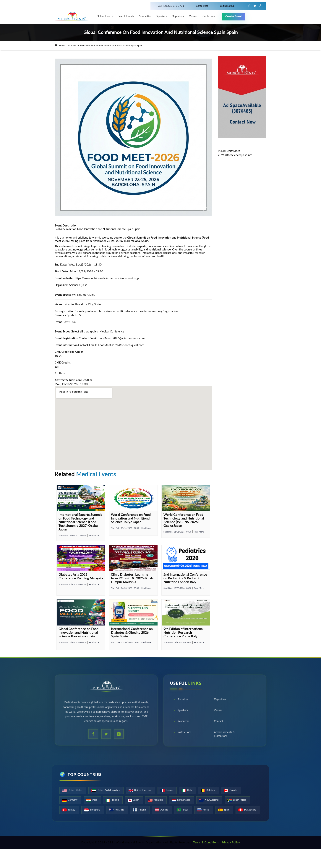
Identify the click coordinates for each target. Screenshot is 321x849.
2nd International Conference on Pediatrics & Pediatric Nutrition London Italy (185, 578)
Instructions (184, 733)
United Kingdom (142, 790)
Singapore (95, 810)
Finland (142, 810)
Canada (233, 790)
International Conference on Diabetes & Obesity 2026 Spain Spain (132, 632)
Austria (164, 810)
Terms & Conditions (206, 842)
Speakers (161, 16)
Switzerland (250, 810)
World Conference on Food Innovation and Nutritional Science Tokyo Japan (131, 518)
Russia (206, 810)
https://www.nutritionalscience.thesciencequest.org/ (107, 278)
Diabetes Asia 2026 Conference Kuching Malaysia (81, 576)
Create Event (233, 16)
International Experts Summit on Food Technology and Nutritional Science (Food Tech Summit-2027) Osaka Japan (80, 522)
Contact (218, 722)
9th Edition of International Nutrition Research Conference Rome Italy (183, 632)
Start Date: (72, 536)
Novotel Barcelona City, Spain (82, 304)
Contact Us (202, 6)
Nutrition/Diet (86, 294)
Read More (94, 536)
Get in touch (209, 16)
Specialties (145, 16)
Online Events (105, 16)
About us (183, 701)
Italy (189, 790)
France (169, 790)
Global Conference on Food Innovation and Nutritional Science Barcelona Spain (78, 632)
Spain (226, 810)
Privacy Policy (230, 842)
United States (75, 790)
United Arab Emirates (108, 790)
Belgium (210, 790)
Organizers (178, 16)
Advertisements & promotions (224, 735)
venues (193, 16)
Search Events (126, 16)
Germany (72, 800)
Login (223, 6)
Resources (183, 722)
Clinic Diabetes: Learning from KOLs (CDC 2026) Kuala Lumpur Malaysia (132, 578)
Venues (218, 711)
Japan (136, 800)
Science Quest (78, 285)
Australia (119, 810)
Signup (230, 6)
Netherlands (183, 800)
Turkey (71, 810)
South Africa (239, 800)
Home (61, 45)
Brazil (185, 810)
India (94, 800)
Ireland (115, 800)
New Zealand (211, 800)
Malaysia (158, 800)
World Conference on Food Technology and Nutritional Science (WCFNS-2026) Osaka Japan (183, 520)
